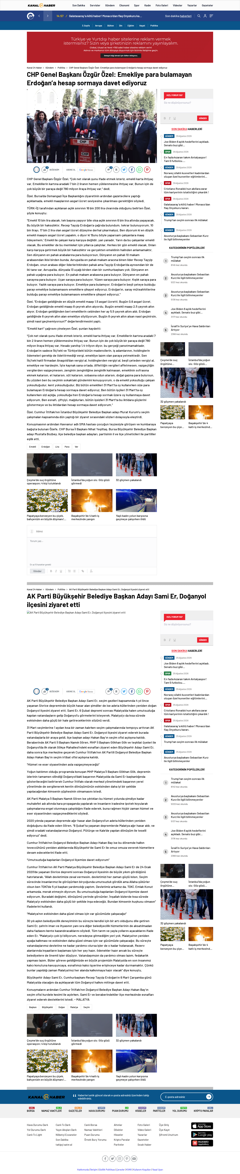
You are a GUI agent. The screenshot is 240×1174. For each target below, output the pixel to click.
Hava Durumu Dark (37, 1124)
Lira (57, 446)
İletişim (94, 1169)
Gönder (37, 571)
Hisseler (140, 1109)
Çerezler (120, 1169)
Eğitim (131, 25)
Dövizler (118, 1129)
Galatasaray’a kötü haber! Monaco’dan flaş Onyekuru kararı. (106, 16)
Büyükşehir (47, 1007)
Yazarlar (192, 5)
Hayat (142, 25)
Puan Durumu (120, 1109)
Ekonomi (124, 5)
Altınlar (118, 1124)
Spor (137, 5)
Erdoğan (45, 446)
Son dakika (178, 16)
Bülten (110, 25)
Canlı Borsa (90, 1124)
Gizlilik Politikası (107, 1169)
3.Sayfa (86, 25)
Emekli (32, 446)
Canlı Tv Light (34, 1134)
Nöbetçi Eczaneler (66, 1134)
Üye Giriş (164, 1124)
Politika (154, 25)
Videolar (177, 5)
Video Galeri (144, 1129)
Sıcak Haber (144, 1144)
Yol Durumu (179, 1109)
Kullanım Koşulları (142, 1169)
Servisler (95, 5)
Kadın (147, 5)
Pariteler (159, 1109)
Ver (76, 446)
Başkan (33, 1007)
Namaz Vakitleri (51, 1109)
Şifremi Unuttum (168, 1134)
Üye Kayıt (164, 1129)
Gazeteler (207, 5)
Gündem (110, 5)
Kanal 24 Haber (34, 67)
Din (120, 25)
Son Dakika (78, 5)
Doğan (62, 1007)
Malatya (74, 1007)
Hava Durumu (97, 1109)
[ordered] (69, 571)
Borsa (31, 1109)
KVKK (129, 1169)
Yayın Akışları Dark (66, 1129)
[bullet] (74, 571)
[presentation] (39, 16)
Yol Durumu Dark (36, 1129)
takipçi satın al (64, 1144)
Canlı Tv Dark (63, 1124)
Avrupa (98, 25)
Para (67, 446)
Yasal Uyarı (157, 1169)
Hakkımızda (83, 1169)
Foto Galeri (162, 5)
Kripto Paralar (203, 1109)
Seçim (86, 1007)
